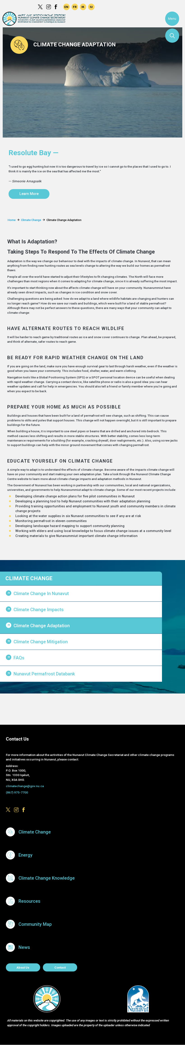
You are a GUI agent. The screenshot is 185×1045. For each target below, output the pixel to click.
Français (75, 7)
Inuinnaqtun (83, 7)
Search (172, 35)
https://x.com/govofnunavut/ (40, 7)
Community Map (35, 924)
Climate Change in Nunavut (41, 593)
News (24, 947)
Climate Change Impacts (39, 609)
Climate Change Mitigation (41, 641)
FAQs (19, 657)
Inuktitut (91, 7)
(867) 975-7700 (17, 792)
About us (22, 967)
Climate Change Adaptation (42, 625)
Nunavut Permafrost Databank (44, 674)
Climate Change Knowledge (46, 878)
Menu (172, 18)
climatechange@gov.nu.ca (25, 786)
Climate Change (31, 220)
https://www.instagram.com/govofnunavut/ (48, 7)
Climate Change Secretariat (33, 18)
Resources (29, 901)
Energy (25, 855)
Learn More (29, 194)
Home (12, 220)
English (66, 7)
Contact (60, 967)
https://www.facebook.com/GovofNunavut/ (57, 7)
